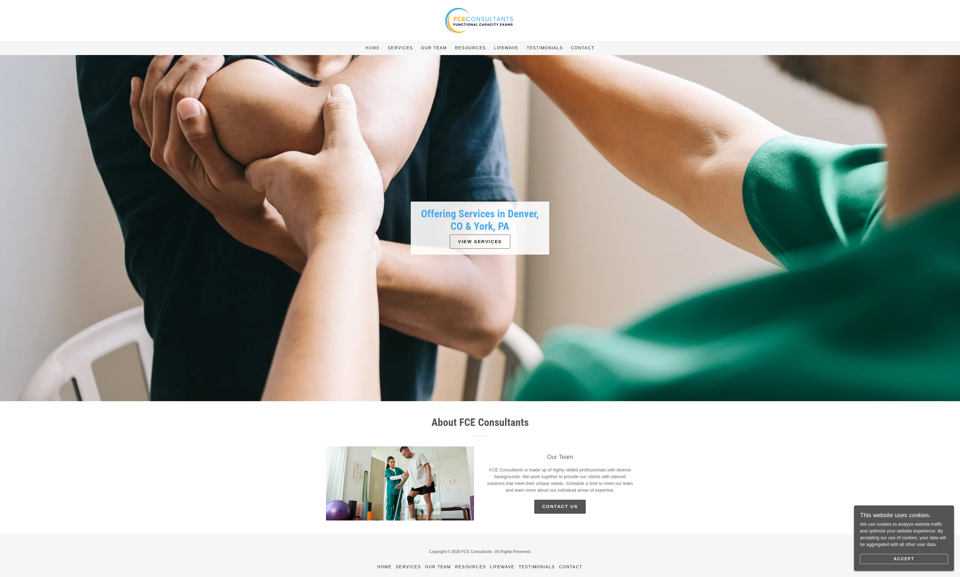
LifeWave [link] (506, 48)
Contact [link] (582, 48)
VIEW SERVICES (480, 241)
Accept (904, 559)
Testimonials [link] (545, 48)
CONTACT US (560, 506)
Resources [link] (470, 48)
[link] (480, 20)
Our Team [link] (434, 48)
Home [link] (373, 48)
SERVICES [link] (400, 48)
